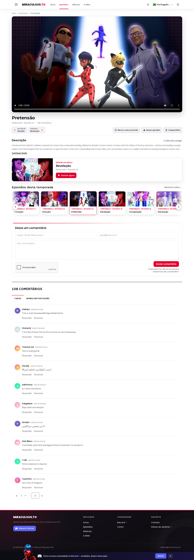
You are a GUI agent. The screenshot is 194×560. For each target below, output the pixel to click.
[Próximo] (178, 207)
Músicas (76, 4)
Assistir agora (67, 175)
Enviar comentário (166, 264)
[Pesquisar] (148, 4)
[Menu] (16, 4)
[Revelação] (32, 169)
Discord (122, 522)
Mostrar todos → (173, 187)
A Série (87, 4)
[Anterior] (15, 207)
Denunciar (38, 318)
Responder (27, 318)
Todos (17, 298)
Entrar (161, 556)
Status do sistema (161, 527)
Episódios (63, 4)
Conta (120, 527)
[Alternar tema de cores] (178, 4)
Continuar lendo (19, 153)
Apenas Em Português (38, 298)
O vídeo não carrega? (173, 140)
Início (52, 4)
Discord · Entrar (26, 528)
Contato (155, 522)
